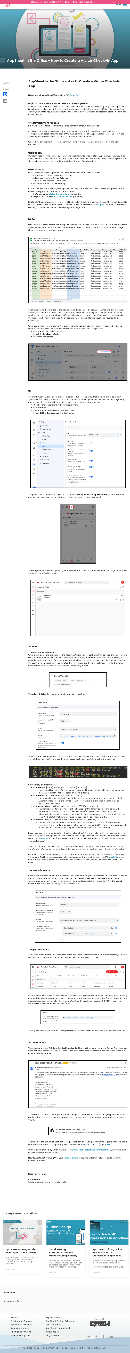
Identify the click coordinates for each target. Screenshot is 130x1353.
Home (14, 1317)
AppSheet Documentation (59, 1328)
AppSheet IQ (52, 1331)
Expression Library (55, 1317)
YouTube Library (54, 1324)
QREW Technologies (58, 1348)
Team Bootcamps (20, 1328)
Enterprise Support (20, 1335)
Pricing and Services (21, 1331)
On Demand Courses (21, 1321)
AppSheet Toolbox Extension (60, 1321)
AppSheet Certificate (21, 1324)
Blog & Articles (53, 1335)
